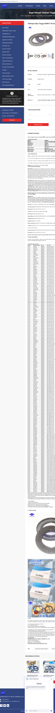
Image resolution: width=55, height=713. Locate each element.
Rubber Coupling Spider (7, 57)
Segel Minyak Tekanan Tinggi (31, 15)
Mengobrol (12, 120)
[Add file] (27, 710)
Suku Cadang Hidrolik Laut (8, 85)
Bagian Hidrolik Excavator (8, 76)
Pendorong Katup (6, 73)
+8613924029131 (11, 115)
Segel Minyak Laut (6, 33)
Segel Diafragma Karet (7, 61)
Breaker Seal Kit (6, 51)
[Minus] (51, 679)
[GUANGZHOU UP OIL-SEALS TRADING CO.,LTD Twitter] (4, 705)
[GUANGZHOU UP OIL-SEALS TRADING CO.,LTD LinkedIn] (8, 705)
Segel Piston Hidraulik (7, 39)
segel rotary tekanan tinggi (41, 648)
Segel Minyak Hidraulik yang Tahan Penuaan (32, 676)
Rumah (22, 15)
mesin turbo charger (7, 79)
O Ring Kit (4, 70)
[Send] (51, 710)
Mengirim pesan (38, 124)
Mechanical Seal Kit (6, 54)
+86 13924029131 (14, 113)
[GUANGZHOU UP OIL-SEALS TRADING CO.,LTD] (5, 5)
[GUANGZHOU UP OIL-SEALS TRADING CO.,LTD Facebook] (1, 705)
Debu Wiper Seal (6, 45)
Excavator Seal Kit (6, 48)
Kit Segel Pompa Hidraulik (8, 67)
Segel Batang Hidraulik (7, 42)
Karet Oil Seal (5, 27)
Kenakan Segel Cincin (7, 64)
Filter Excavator (5, 82)
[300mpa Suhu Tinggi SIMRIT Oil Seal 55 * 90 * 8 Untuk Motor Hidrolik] (40, 39)
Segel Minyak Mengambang (8, 36)
